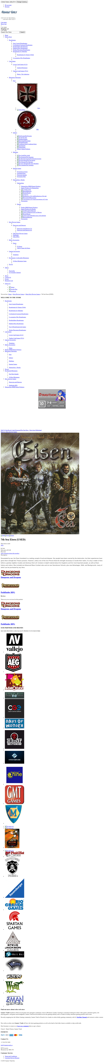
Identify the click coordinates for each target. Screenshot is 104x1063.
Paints (10, 348)
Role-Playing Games (18, 294)
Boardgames (8, 301)
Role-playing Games (10, 379)
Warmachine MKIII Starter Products (14, 387)
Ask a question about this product (10, 553)
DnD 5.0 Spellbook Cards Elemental (11, 430)
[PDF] (3, 535)
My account (8, 5)
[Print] (7, 535)
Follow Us (7, 283)
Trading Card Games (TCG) (16, 338)
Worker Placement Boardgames (17, 330)
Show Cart (4, 23)
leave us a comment (23, 1026)
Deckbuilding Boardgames (16, 320)
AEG (2, 545)
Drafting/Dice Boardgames (16, 323)
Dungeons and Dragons (15, 382)
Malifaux (11, 361)
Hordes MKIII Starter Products (13, 349)
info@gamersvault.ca (6, 1045)
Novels (7, 369)
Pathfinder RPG (13, 385)
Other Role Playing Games (32, 294)
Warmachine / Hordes (15, 367)
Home (10, 294)
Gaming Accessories (10, 340)
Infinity (11, 357)
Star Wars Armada (13, 374)
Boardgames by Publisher (16, 310)
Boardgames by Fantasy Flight (17, 307)
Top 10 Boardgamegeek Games (17, 327)
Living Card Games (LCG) (16, 335)
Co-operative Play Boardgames (17, 317)
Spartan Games (13, 364)
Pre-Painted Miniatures (11, 371)
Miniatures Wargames (11, 351)
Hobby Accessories (10, 344)
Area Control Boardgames (16, 304)
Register (7, 6)
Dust (10, 354)
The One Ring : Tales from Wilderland (31, 430)
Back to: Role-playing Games (9, 432)
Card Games (8, 331)
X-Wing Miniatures (14, 377)
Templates (12, 343)
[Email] (11, 535)
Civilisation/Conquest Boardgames (18, 314)
